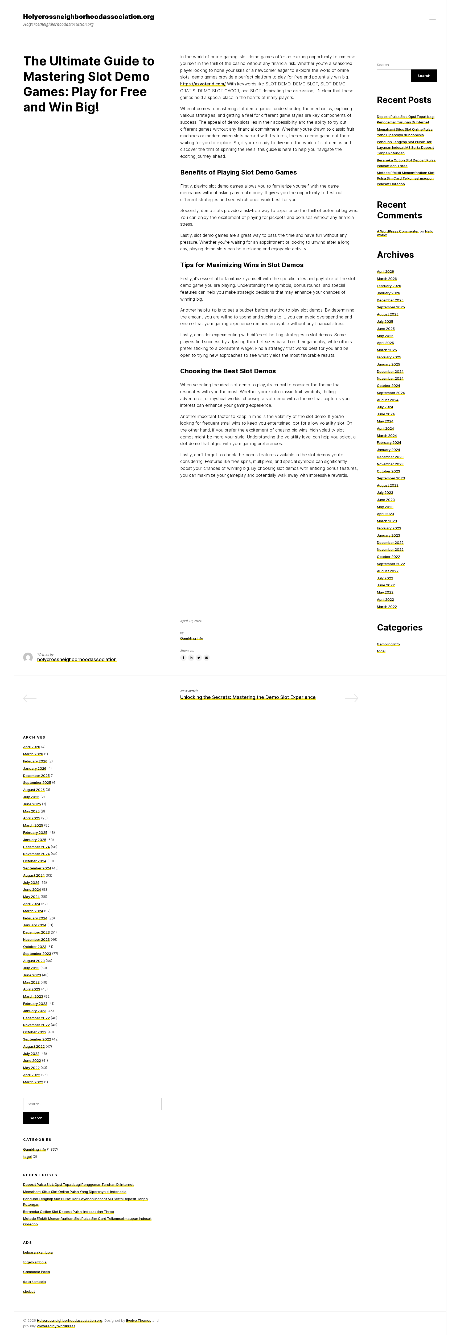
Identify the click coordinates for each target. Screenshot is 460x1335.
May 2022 (385, 592)
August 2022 (388, 571)
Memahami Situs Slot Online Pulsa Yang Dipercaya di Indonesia (74, 1191)
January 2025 (388, 364)
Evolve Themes (138, 1320)
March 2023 (387, 521)
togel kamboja (35, 1262)
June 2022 (386, 585)
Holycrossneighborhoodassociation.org (69, 1320)
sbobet (29, 1291)
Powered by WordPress (56, 1326)
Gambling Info (191, 638)
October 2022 (388, 556)
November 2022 (390, 549)
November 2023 (390, 464)
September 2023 (391, 478)
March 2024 (387, 435)
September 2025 (391, 307)
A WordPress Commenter (398, 231)
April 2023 (385, 514)
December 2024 (390, 371)
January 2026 (388, 293)
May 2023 (385, 507)
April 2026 (385, 271)
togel (381, 651)
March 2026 (387, 278)
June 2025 (386, 328)
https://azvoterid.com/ (203, 83)
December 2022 (390, 542)
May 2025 (385, 336)
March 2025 (387, 350)
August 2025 (388, 314)
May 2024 (385, 421)
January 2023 (388, 535)
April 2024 (385, 428)
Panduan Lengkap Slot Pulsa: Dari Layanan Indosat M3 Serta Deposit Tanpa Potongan (405, 147)
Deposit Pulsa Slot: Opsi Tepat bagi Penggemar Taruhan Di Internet (78, 1184)
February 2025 (389, 357)
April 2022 (385, 599)
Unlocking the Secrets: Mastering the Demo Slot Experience (248, 697)
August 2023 (388, 485)
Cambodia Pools (36, 1272)
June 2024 (386, 414)
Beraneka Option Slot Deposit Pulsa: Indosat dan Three (68, 1211)
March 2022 (387, 606)
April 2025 (385, 343)
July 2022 (385, 578)
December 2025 (390, 300)
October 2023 (388, 471)
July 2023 (385, 492)
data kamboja (34, 1281)
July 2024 (385, 407)
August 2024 (388, 400)
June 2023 (386, 499)
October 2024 (388, 385)
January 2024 (388, 449)
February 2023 (389, 528)
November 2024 (390, 378)
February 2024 (389, 442)
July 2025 (385, 321)
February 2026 (389, 286)
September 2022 (391, 564)
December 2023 (390, 457)
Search (383, 65)
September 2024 (391, 393)
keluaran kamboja (38, 1252)
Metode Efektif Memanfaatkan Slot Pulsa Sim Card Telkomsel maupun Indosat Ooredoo (405, 178)
